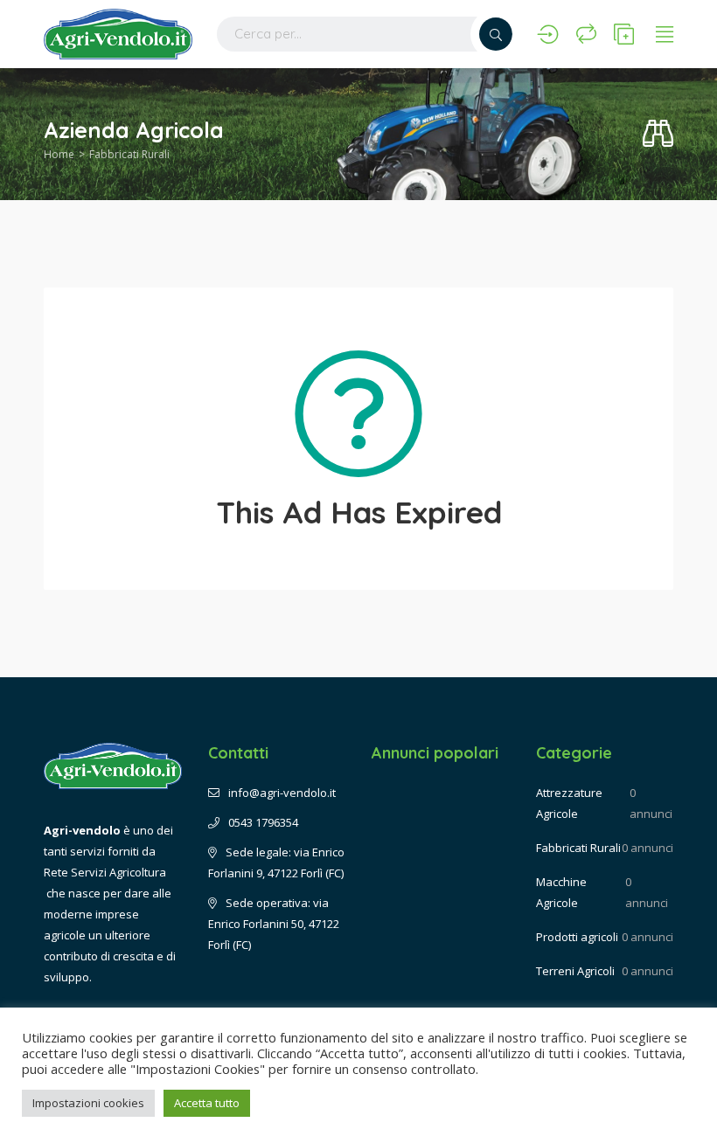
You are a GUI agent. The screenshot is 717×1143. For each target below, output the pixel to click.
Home (59, 154)
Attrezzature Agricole (569, 803)
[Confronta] (586, 34)
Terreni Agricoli (575, 971)
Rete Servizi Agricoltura (105, 872)
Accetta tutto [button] (207, 1103)
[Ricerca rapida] (658, 134)
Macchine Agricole (561, 892)
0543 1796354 (263, 822)
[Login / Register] (548, 34)
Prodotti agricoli (577, 937)
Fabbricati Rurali (129, 154)
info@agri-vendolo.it (282, 792)
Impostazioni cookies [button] (88, 1103)
